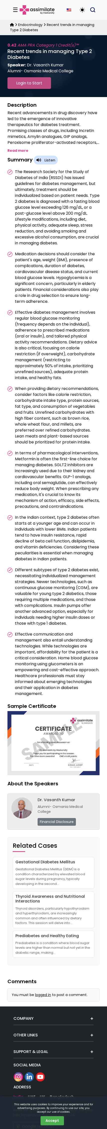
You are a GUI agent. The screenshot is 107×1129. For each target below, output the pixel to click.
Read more (17, 150)
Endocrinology (30, 24)
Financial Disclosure (57, 821)
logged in (43, 994)
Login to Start (29, 83)
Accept (52, 1120)
